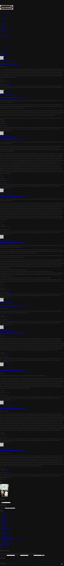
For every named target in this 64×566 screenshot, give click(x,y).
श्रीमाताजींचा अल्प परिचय (6, 543)
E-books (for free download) (8, 513)
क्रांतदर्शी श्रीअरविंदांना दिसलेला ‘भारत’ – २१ (12, 242)
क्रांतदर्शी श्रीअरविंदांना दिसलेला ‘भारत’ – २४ (12, 98)
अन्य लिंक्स (4, 516)
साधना (3, 548)
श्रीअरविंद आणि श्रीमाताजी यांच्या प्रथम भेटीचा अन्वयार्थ (12, 538)
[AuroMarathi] (6, 9)
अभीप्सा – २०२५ (5, 525)
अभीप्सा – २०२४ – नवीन (6, 523)
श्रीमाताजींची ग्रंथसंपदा (6, 544)
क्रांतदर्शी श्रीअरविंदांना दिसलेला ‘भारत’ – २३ (12, 139)
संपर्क (3, 546)
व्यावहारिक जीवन (5, 536)
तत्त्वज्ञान (3, 530)
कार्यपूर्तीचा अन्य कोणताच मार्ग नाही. (9, 64)
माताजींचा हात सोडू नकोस (6, 533)
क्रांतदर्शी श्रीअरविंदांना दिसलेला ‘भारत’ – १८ (12, 370)
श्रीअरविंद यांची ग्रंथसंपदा (6, 539)
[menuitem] (33, 14)
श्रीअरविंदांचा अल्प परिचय (6, 541)
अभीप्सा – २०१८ (5, 518)
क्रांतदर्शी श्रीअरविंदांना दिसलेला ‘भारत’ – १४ (12, 450)
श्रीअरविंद (9, 84)
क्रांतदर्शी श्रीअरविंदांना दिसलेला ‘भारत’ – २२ (12, 196)
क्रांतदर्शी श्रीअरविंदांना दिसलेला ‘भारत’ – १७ (12, 408)
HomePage (4, 515)
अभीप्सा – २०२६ (5, 526)
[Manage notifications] (62, 564)
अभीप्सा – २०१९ (5, 520)
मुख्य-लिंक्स (4, 535)
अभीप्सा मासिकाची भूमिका (6, 528)
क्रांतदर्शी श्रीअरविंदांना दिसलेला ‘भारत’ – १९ (12, 333)
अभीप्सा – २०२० (5, 521)
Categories (2, 508)
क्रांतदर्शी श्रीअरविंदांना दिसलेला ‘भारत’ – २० (12, 306)
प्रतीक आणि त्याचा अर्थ (6, 531)
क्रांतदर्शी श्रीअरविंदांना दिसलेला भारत (6, 61)
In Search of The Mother (11, 563)
